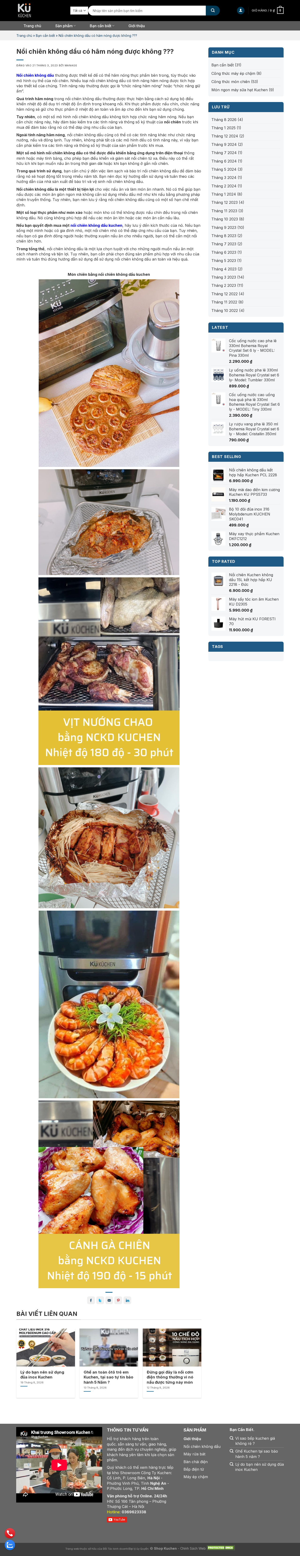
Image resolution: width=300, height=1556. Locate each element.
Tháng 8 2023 (223, 235)
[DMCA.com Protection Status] (221, 1549)
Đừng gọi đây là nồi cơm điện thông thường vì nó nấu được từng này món (170, 1377)
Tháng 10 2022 (224, 310)
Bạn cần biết (100, 25)
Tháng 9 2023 (223, 227)
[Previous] (23, 1356)
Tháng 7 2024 (224, 152)
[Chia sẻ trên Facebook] (91, 1300)
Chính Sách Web (193, 1549)
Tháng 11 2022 (224, 302)
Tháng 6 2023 (223, 252)
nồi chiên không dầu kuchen (96, 225)
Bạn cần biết (45, 36)
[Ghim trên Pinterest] (118, 1300)
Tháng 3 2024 (223, 177)
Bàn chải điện (196, 1461)
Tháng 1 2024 (223, 194)
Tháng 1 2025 (223, 127)
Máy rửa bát (194, 1454)
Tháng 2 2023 (223, 285)
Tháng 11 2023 (224, 210)
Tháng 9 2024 (224, 144)
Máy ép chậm (196, 1476)
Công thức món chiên (230, 81)
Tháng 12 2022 (224, 294)
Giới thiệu (136, 25)
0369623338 (134, 1512)
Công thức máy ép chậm (233, 73)
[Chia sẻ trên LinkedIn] (127, 1300)
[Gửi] (213, 10)
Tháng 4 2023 (223, 269)
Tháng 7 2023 (223, 244)
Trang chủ (32, 25)
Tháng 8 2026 (223, 119)
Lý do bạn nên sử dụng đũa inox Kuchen (42, 1375)
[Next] (194, 1356)
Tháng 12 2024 (224, 136)
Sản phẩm (64, 25)
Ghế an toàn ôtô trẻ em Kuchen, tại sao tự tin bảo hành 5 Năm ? (108, 1377)
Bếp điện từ (194, 1469)
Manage (71, 65)
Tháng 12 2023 (224, 202)
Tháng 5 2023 (223, 260)
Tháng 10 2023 (224, 219)
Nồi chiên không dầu (202, 1446)
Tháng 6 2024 (224, 161)
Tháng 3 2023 (223, 277)
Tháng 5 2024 (223, 169)
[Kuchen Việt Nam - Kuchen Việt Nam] (39, 10)
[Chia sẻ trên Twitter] (100, 1300)
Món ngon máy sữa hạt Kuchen (239, 89)
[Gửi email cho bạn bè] (109, 1300)
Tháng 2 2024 (223, 186)
